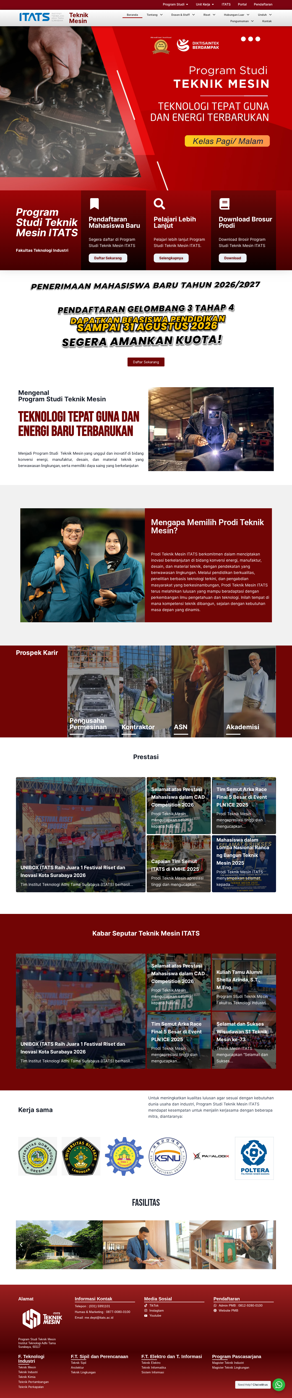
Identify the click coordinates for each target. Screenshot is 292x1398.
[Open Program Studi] (187, 4)
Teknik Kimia (26, 1377)
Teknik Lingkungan (83, 1372)
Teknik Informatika (153, 1367)
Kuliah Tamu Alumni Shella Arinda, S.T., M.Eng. (239, 979)
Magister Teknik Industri (228, 1362)
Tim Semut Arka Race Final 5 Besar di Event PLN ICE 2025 (241, 796)
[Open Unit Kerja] (212, 4)
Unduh (262, 14)
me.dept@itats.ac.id (99, 1317)
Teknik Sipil (78, 1362)
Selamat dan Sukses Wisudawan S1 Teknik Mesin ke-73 (241, 1031)
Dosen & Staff (180, 14)
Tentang (152, 14)
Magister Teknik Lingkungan (230, 1367)
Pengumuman (239, 21)
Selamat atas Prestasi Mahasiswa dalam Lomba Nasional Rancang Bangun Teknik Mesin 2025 (242, 847)
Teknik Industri (28, 1372)
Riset (206, 14)
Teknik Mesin (78, 17)
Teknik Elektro (150, 1362)
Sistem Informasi (152, 1372)
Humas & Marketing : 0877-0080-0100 (102, 1312)
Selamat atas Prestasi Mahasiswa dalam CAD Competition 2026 (178, 796)
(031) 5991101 (99, 1306)
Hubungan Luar (234, 14)
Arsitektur (77, 1367)
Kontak (267, 21)
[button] (154, 15)
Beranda (132, 14)
